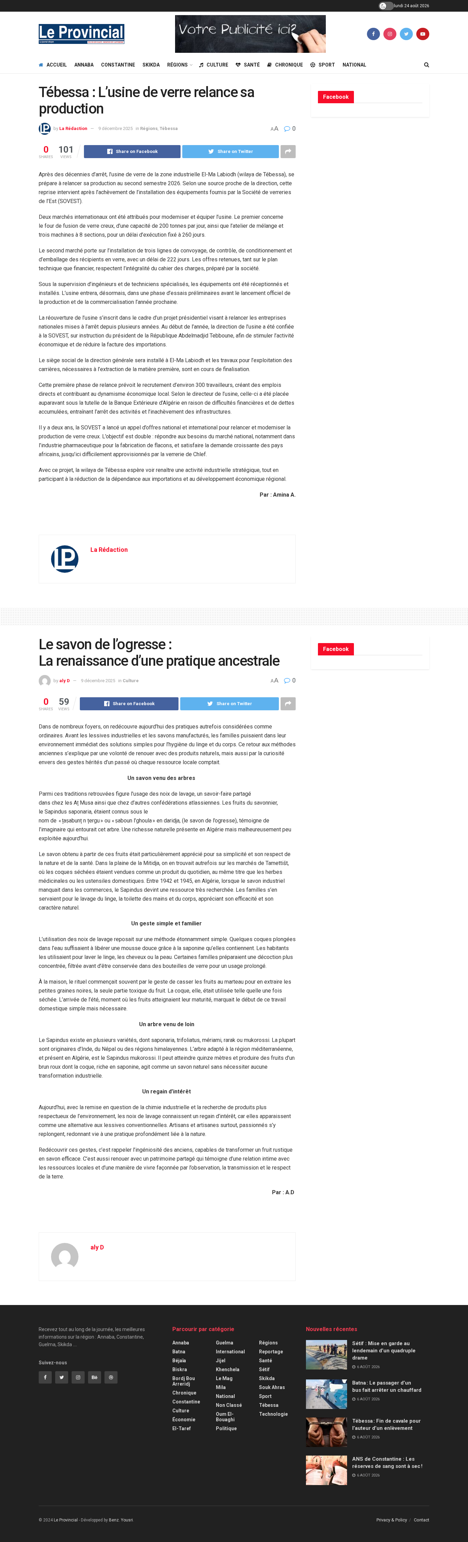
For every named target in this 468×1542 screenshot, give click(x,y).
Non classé (229, 1405)
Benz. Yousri (121, 1520)
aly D (64, 680)
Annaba (84, 65)
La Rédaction (73, 128)
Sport (327, 65)
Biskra (179, 1369)
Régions (177, 65)
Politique (226, 1428)
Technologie (273, 1414)
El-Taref (181, 1428)
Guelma (224, 1342)
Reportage (271, 1351)
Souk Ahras (272, 1387)
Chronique (289, 65)
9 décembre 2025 (115, 128)
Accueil (57, 65)
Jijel (220, 1360)
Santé (252, 65)
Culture (217, 65)
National (354, 65)
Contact (421, 1519)
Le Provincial (66, 1520)
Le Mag (224, 1378)
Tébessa (169, 128)
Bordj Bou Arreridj (183, 1381)
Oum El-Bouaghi (225, 1416)
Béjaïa (179, 1360)
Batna (178, 1351)
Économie (183, 1419)
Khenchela (227, 1369)
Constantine (118, 65)
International (230, 1351)
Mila (221, 1387)
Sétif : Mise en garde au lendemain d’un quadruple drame (384, 1350)
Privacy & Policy (392, 1519)
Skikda (151, 65)
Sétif (264, 1369)
